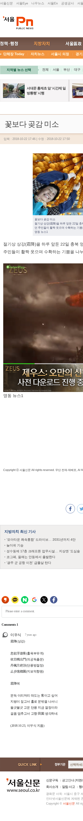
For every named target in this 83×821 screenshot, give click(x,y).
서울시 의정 (60, 54)
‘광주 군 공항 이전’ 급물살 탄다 (28, 563)
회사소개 (52, 787)
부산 (66, 69)
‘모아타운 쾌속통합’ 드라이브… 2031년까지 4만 (41, 539)
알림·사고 (68, 787)
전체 (45, 69)
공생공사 (67, 3)
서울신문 (6, 3)
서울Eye (22, 3)
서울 (56, 69)
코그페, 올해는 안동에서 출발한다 (30, 557)
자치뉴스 (37, 54)
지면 (79, 780)
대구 (77, 69)
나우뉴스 (37, 3)
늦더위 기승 (15, 545)
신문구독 (52, 780)
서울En (52, 3)
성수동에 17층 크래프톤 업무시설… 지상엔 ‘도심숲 (43, 551)
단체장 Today (13, 54)
